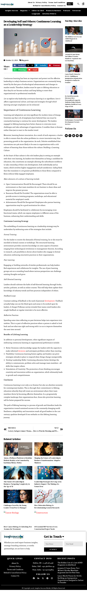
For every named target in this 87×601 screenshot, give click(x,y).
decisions (21, 351)
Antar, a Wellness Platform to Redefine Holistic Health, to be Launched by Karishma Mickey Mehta (18, 460)
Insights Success (11, 10)
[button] (83, 3)
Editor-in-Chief (38, 10)
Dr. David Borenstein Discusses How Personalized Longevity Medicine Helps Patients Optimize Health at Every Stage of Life (73, 101)
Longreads (36, 14)
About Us (31, 2)
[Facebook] (66, 135)
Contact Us (61, 6)
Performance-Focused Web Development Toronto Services (74, 122)
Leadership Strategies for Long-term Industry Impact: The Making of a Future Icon (47, 484)
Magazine (24, 10)
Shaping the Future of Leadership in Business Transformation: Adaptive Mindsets (47, 460)
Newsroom (76, 10)
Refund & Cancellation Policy (44, 6)
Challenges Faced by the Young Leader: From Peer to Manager (15, 506)
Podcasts (66, 10)
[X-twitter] (69, 135)
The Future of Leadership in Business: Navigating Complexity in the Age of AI (17, 484)
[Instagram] (80, 135)
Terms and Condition (56, 2)
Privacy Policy (41, 2)
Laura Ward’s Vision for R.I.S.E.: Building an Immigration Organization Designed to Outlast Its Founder (73, 78)
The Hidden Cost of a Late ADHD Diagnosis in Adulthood (73, 39)
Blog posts (25, 60)
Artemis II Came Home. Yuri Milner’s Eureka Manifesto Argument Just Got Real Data (73, 57)
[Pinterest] (73, 135)
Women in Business (53, 10)
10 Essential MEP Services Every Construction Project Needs (46, 528)
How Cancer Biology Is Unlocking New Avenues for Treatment (18, 528)
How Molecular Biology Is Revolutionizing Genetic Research (46, 506)
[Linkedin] (77, 135)
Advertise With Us (49, 14)
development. (50, 301)
